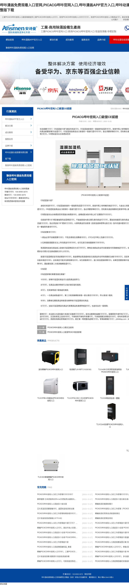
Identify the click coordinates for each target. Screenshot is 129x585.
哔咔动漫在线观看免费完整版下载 (16, 155)
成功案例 (70, 39)
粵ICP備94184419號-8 (105, 577)
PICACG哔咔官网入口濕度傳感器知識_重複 (54, 546)
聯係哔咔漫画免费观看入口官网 (20, 47)
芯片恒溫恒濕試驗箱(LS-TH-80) (49, 518)
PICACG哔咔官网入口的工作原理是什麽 (53, 542)
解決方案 (54, 39)
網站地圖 (3, 583)
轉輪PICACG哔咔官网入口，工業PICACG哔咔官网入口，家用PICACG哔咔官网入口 (57, 551)
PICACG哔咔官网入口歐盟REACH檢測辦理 (64, 332)
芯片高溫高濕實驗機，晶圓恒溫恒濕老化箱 (55, 508)
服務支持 (86, 39)
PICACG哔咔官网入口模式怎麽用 (60, 327)
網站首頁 (10, 39)
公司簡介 (114, 19)
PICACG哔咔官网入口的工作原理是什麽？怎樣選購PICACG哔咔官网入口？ (57, 523)
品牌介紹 (101, 39)
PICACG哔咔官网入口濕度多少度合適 (52, 504)
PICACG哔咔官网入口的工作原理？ (55, 494)
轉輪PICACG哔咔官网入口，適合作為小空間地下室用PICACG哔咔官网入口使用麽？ (57, 527)
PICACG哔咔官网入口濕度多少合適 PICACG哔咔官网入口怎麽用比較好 (57, 532)
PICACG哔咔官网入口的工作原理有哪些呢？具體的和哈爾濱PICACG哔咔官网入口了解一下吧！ (57, 513)
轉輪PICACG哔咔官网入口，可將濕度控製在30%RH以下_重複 (57, 561)
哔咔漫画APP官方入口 (32, 39)
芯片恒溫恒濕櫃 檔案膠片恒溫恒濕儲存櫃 (53, 556)
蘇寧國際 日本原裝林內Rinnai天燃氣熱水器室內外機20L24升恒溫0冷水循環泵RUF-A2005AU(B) (57, 499)
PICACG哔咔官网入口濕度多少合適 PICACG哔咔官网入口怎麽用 (57, 537)
